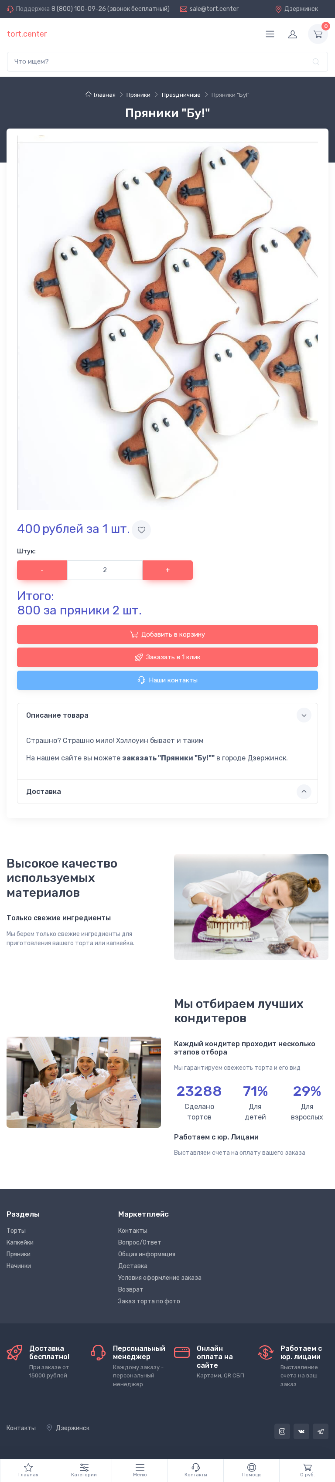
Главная (105, 95)
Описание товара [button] (57, 715)
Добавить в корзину (173, 634)
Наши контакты (173, 680)
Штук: (26, 551)
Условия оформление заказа (160, 1278)
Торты (16, 1230)
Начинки (19, 1266)
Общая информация (146, 1254)
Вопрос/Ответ (139, 1242)
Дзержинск (301, 9)
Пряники (19, 1254)
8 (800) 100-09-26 (78, 9)
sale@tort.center (214, 9)
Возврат (131, 1289)
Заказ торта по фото (149, 1301)
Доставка (132, 1266)
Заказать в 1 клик (173, 657)
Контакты (132, 1230)
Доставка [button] (43, 791)
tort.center (27, 34)
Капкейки (20, 1242)
